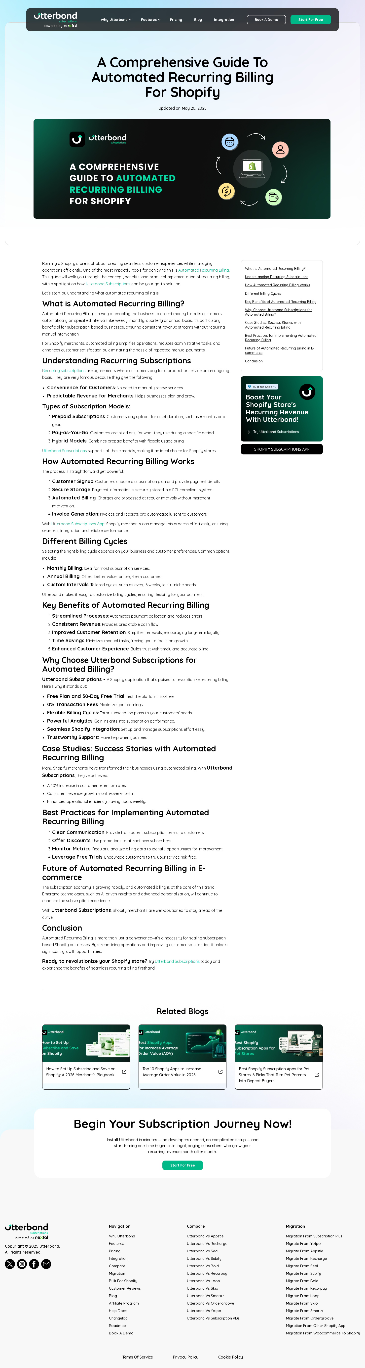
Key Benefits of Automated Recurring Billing (281, 301)
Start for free (310, 19)
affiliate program (124, 1303)
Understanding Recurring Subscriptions (276, 277)
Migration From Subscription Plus (314, 1236)
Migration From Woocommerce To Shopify (323, 1333)
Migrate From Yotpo (303, 1243)
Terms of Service (137, 1357)
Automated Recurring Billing (203, 270)
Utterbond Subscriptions (108, 283)
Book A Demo (266, 19)
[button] (115, 19)
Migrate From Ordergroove (310, 1318)
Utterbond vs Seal (202, 1251)
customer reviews (125, 1288)
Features (116, 1243)
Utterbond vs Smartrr (205, 1295)
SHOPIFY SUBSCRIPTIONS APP (282, 449)
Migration (117, 1273)
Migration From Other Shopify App (315, 1325)
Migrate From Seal (302, 1266)
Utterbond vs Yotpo (204, 1310)
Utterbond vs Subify (204, 1258)
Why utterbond (122, 1236)
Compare (117, 1266)
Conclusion (254, 361)
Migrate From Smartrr (305, 1310)
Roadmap (117, 1325)
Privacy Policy (185, 1357)
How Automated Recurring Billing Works (277, 285)
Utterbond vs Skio (202, 1288)
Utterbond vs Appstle (205, 1236)
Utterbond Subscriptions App (78, 523)
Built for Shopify (123, 1280)
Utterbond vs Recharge (207, 1243)
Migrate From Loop (303, 1295)
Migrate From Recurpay (306, 1288)
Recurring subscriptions (63, 370)
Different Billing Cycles (263, 293)
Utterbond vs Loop (203, 1280)
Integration (224, 19)
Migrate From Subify (303, 1273)
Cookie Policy (230, 1357)
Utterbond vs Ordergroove (210, 1303)
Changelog (118, 1318)
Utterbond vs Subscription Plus (213, 1318)
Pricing (176, 19)
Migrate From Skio (302, 1303)
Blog (198, 19)
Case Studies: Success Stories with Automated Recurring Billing (273, 324)
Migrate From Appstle (304, 1251)
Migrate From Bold (302, 1280)
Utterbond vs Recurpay (207, 1273)
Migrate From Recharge (306, 1258)
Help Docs (118, 1310)
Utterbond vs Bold (203, 1266)
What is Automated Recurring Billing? (275, 268)
